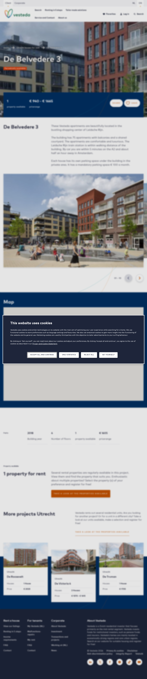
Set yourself (108, 355)
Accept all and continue (42, 355)
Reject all (89, 355)
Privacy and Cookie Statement (44, 344)
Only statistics (69, 355)
